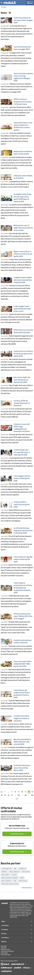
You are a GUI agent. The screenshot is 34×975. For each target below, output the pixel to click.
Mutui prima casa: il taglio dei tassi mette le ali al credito (23, 227)
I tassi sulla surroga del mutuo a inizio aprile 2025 (23, 559)
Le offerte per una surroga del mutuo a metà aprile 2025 (22, 452)
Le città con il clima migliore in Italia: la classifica (21, 718)
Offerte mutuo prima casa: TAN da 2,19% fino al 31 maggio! (23, 616)
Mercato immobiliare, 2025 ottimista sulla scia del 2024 (22, 741)
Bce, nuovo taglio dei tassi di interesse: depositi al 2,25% (22, 379)
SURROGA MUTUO (17, 844)
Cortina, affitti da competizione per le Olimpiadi (22, 403)
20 (19, 795)
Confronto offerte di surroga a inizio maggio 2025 (23, 20)
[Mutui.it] (10, 4)
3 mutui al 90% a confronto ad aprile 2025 (22, 504)
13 (32, 792)
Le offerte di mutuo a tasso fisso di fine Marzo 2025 (22, 767)
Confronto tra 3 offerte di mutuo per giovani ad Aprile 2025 (23, 353)
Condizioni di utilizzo (5, 949)
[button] (1, 3)
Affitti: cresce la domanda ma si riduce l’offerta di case (23, 101)
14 (1, 795)
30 (25, 795)
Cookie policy (3, 947)
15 (5, 795)
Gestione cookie (4, 952)
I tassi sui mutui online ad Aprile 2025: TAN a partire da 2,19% (22, 663)
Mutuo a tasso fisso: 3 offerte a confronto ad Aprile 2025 (23, 253)
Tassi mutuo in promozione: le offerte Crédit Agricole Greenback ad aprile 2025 (23, 588)
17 (12, 795)
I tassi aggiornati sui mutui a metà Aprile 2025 (22, 478)
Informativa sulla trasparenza (7, 951)
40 (32, 795)
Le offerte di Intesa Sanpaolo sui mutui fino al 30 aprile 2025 (23, 530)
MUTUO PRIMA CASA (17, 826)
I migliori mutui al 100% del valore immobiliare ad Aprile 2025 (23, 280)
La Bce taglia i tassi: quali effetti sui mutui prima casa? (22, 308)
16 (8, 795)
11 (25, 792)
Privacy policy (4, 945)
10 (22, 792)
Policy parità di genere (5, 954)
